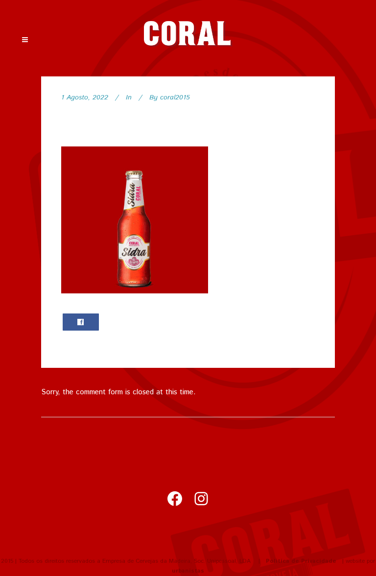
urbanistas (188, 571)
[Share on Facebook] (81, 322)
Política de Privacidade (301, 561)
